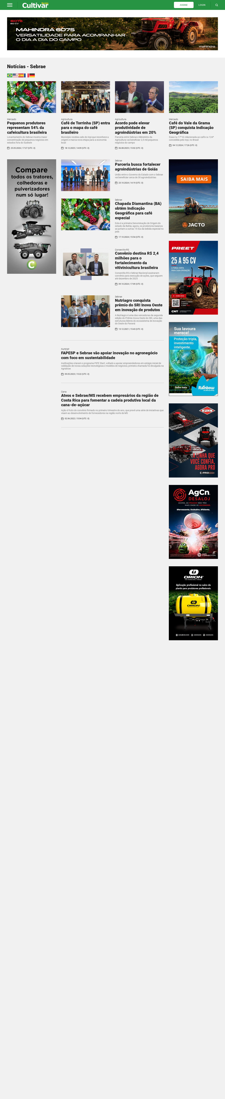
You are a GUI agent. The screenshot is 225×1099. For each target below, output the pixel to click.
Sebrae (118, 160)
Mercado (11, 119)
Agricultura (66, 119)
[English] (15, 75)
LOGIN (201, 5)
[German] (32, 75)
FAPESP (65, 349)
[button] (9, 5)
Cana (64, 391)
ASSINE (184, 5)
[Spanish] (21, 75)
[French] (26, 75)
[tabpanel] (112, 33)
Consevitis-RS (122, 249)
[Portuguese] (10, 75)
